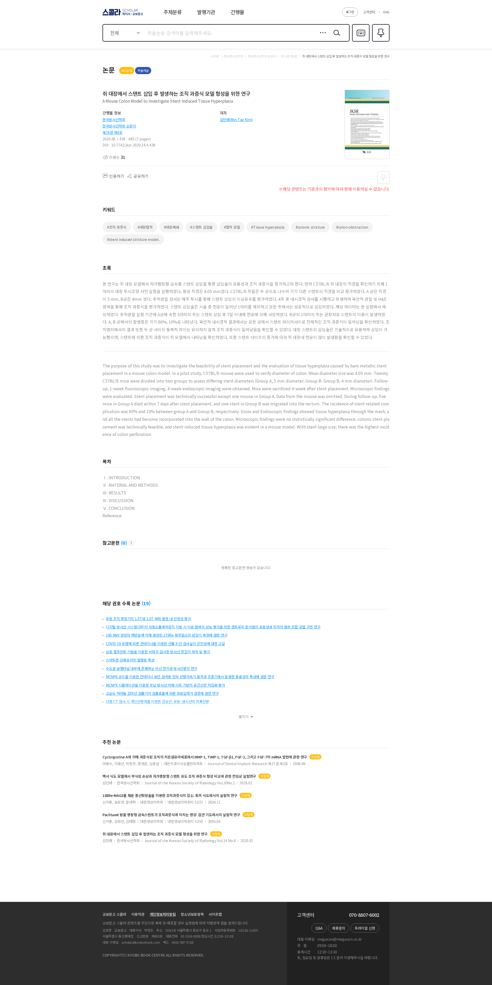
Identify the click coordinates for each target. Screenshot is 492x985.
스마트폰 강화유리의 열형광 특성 (130, 659)
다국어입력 (361, 41)
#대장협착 (145, 227)
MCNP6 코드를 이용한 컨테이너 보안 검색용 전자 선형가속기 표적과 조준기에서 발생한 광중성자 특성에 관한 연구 (190, 676)
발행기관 (206, 12)
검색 (335, 36)
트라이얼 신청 (365, 928)
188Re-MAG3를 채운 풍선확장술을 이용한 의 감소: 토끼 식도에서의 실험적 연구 (169, 795)
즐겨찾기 (380, 41)
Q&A (319, 928)
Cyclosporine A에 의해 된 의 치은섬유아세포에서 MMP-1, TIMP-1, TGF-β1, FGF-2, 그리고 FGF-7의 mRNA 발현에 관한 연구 (204, 757)
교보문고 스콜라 (114, 914)
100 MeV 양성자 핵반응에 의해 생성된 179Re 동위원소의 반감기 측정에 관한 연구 (166, 635)
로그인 (350, 11)
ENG (386, 11)
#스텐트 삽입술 (201, 227)
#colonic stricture (310, 227)
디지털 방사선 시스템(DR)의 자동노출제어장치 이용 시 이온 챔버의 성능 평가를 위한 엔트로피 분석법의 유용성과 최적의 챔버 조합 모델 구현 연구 (213, 626)
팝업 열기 (131, 543)
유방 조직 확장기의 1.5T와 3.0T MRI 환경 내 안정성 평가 (148, 618)
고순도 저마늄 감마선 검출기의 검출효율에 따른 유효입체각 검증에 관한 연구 (162, 693)
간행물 (237, 12)
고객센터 (369, 11)
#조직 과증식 (116, 227)
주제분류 (172, 12)
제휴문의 (338, 928)
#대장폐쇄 (171, 227)
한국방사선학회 (113, 119)
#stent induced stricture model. (133, 239)
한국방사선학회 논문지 (119, 126)
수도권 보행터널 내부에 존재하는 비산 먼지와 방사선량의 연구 (151, 668)
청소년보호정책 (192, 914)
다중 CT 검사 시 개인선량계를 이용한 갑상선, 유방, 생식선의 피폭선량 (157, 701)
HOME (215, 56)
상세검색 (321, 36)
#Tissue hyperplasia (267, 227)
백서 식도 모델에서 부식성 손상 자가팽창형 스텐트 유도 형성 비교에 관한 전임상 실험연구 (179, 776)
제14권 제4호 (112, 132)
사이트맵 (215, 914)
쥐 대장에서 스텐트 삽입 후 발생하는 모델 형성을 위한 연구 (155, 834)
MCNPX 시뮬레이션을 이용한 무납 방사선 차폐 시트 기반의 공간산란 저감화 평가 (165, 685)
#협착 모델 (232, 227)
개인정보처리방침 (163, 914)
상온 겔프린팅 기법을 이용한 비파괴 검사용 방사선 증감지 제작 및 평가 (158, 651)
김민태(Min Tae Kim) (236, 119)
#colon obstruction (352, 227)
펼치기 (244, 717)
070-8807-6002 (364, 915)
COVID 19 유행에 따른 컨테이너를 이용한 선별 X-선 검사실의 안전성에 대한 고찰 (165, 643)
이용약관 (138, 914)
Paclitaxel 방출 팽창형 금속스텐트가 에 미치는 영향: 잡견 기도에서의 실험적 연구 (171, 814)
